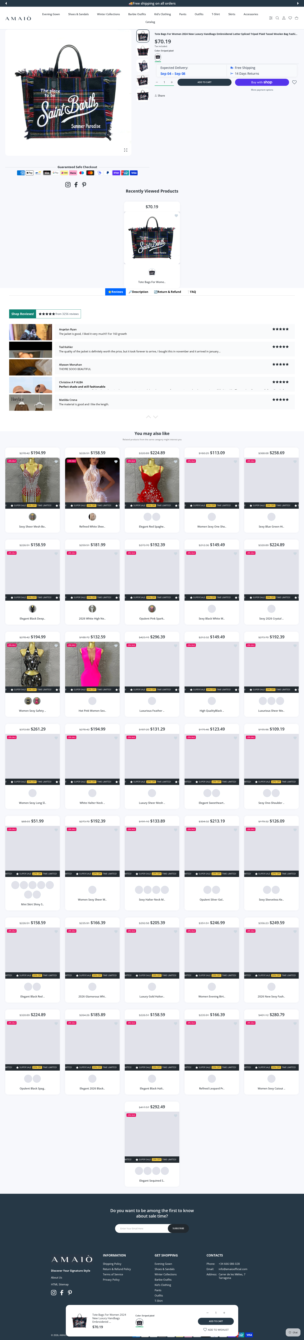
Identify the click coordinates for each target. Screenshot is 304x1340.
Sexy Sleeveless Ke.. (271, 899)
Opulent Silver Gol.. (212, 899)
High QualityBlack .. (212, 710)
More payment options (262, 89)
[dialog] (277, 18)
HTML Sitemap (60, 1284)
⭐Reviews (115, 292)
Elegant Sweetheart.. (212, 803)
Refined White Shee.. (92, 526)
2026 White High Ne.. (92, 618)
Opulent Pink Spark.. (152, 618)
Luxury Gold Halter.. (152, 996)
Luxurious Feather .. (152, 710)
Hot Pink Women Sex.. (92, 710)
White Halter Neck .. (92, 803)
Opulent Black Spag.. (32, 1088)
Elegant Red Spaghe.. (152, 526)
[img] (47, 314)
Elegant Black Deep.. (32, 618)
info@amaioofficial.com (233, 1269)
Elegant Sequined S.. (152, 1180)
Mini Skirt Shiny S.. (32, 904)
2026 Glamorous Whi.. (92, 996)
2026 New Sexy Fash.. (271, 996)
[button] (6, 3)
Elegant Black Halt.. (152, 1088)
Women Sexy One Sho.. (211, 526)
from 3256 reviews (67, 314)
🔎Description (138, 292)
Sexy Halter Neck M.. (152, 899)
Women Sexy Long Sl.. (32, 803)
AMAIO (63, 1335)
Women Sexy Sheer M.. (92, 899)
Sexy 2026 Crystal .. (271, 618)
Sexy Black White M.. (212, 618)
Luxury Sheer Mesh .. (152, 803)
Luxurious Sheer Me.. (271, 710)
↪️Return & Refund (167, 292)
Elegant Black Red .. (32, 996)
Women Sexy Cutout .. (271, 1088)
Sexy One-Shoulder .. (271, 803)
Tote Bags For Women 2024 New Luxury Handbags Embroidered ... (109, 1318)
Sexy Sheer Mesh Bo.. (32, 526)
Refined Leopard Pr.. (211, 1088)
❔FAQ (191, 292)
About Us (56, 1277)
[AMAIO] (18, 18)
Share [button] (161, 95)
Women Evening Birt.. (211, 996)
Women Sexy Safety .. (32, 710)
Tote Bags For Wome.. (152, 282)
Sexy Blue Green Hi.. (271, 526)
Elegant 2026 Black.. (92, 1088)
